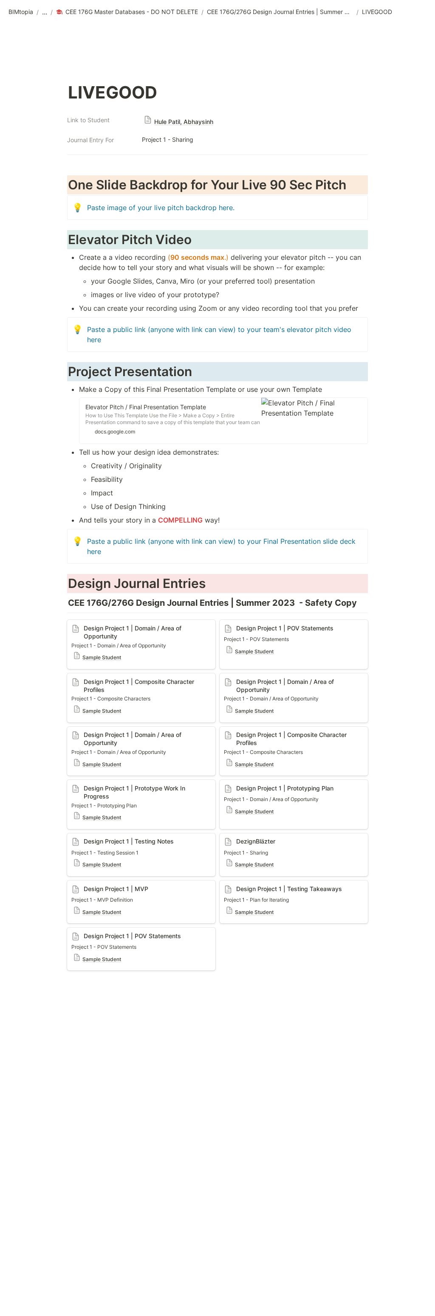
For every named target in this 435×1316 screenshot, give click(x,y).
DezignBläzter (242, 837)
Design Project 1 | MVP (104, 884)
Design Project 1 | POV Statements (122, 932)
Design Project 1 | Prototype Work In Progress (141, 784)
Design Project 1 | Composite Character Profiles (131, 681)
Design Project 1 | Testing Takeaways (279, 884)
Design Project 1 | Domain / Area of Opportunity (124, 628)
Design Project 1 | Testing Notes (118, 837)
